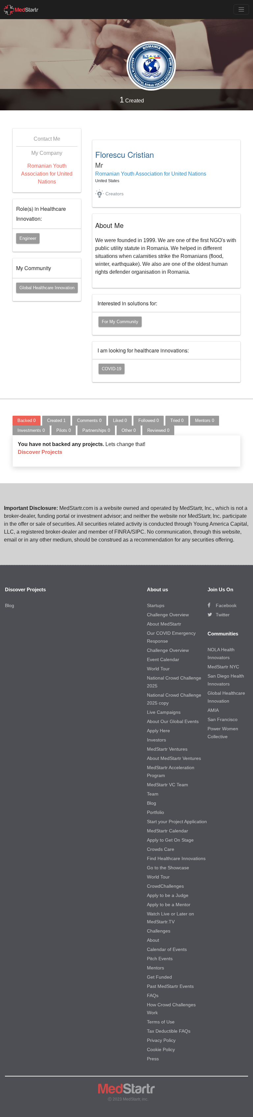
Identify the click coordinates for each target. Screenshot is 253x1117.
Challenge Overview (168, 614)
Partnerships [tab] (96, 430)
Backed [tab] (26, 420)
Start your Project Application (177, 821)
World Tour (158, 668)
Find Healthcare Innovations (176, 858)
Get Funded (159, 977)
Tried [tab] (176, 420)
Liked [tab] (120, 420)
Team (152, 793)
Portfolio (155, 812)
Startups (155, 605)
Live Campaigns (164, 712)
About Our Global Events (173, 721)
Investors (156, 739)
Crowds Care (160, 849)
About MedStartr (164, 624)
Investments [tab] (31, 430)
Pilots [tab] (63, 430)
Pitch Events (160, 958)
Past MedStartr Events (170, 986)
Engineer (27, 238)
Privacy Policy (161, 1040)
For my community (120, 321)
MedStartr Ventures (167, 749)
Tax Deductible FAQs (168, 1031)
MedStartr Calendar (167, 830)
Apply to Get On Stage (170, 840)
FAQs (152, 995)
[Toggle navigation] (241, 9)
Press (153, 1058)
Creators (114, 193)
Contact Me (47, 139)
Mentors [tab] (204, 420)
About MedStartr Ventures (174, 758)
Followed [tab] (148, 420)
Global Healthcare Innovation (46, 287)
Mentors (155, 967)
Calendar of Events (167, 949)
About (153, 940)
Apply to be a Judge (167, 895)
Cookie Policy (161, 1049)
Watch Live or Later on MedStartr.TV (170, 917)
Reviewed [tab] (158, 430)
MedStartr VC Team (167, 784)
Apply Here (158, 730)
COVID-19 (111, 368)
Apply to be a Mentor (168, 904)
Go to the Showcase (168, 867)
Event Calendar (163, 659)
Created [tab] (56, 420)
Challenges (158, 931)
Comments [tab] (89, 420)
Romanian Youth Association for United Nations (46, 173)
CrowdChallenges (165, 886)
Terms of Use (161, 1021)
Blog (9, 605)
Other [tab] (129, 430)
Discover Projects (40, 452)
